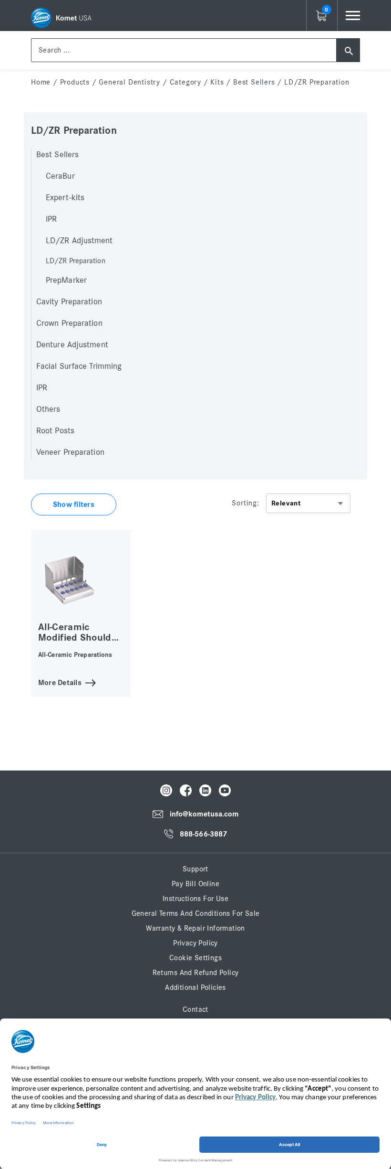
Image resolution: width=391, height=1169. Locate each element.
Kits (217, 82)
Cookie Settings (195, 958)
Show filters (73, 504)
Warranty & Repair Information (195, 928)
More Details (60, 682)
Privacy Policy (195, 943)
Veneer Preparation (70, 452)
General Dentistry (129, 82)
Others (48, 409)
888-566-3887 (203, 834)
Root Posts (55, 431)
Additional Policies (195, 987)
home (41, 82)
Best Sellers (254, 82)
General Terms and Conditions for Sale (196, 913)
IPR (51, 219)
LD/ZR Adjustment (79, 240)
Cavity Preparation (69, 302)
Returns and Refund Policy (196, 972)
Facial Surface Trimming (79, 366)
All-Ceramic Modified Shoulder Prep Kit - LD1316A (79, 643)
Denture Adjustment (72, 345)
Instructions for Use (195, 898)
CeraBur (60, 176)
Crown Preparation (69, 323)
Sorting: (245, 503)
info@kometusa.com (204, 814)
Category (185, 82)
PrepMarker (66, 280)
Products (75, 82)
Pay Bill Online (195, 884)
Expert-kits (65, 197)
